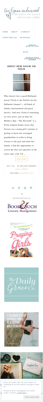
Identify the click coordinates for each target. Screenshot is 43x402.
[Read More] (21, 159)
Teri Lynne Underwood (21, 11)
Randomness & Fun (26, 173)
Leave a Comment (21, 169)
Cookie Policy (22, 393)
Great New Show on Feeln (21, 68)
